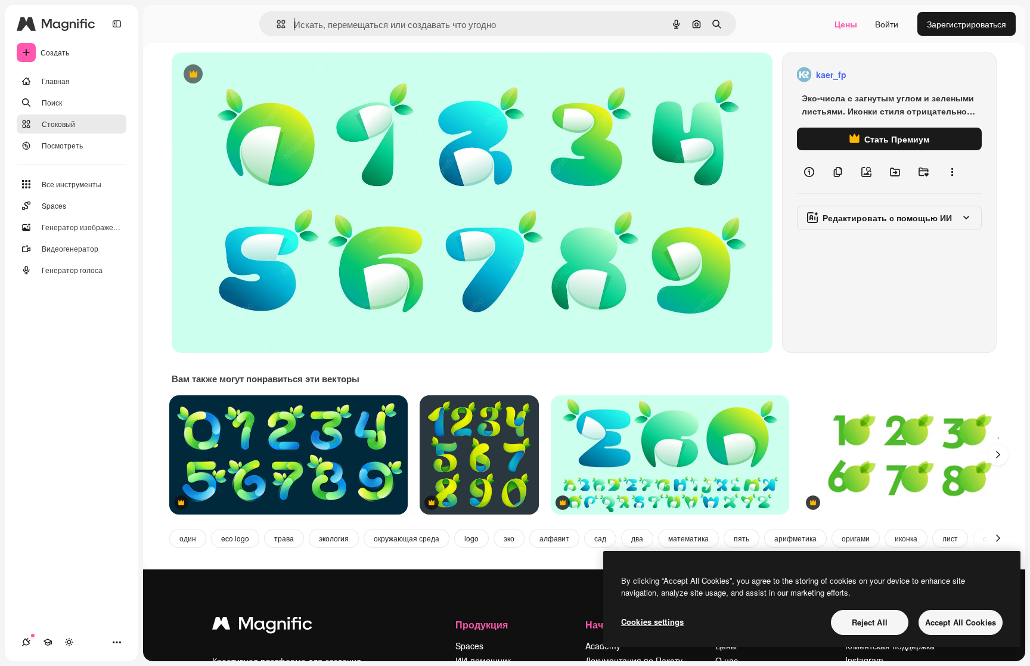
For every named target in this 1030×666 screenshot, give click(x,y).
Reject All (870, 622)
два (637, 538)
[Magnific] (262, 626)
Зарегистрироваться (966, 24)
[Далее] (998, 455)
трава (284, 538)
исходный (251, 75)
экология (334, 538)
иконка (906, 538)
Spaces (469, 646)
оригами (856, 538)
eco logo (235, 538)
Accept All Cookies (960, 622)
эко (509, 538)
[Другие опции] (952, 172)
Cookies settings (652, 621)
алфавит (554, 538)
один (187, 538)
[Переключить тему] (69, 642)
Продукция (481, 624)
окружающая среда (406, 538)
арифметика (795, 538)
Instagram (864, 660)
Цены (845, 24)
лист (950, 538)
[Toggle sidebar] (116, 23)
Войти (886, 24)
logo (471, 538)
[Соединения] (26, 642)
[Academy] (47, 642)
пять (741, 538)
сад (600, 538)
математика (688, 538)
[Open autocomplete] (276, 24)
